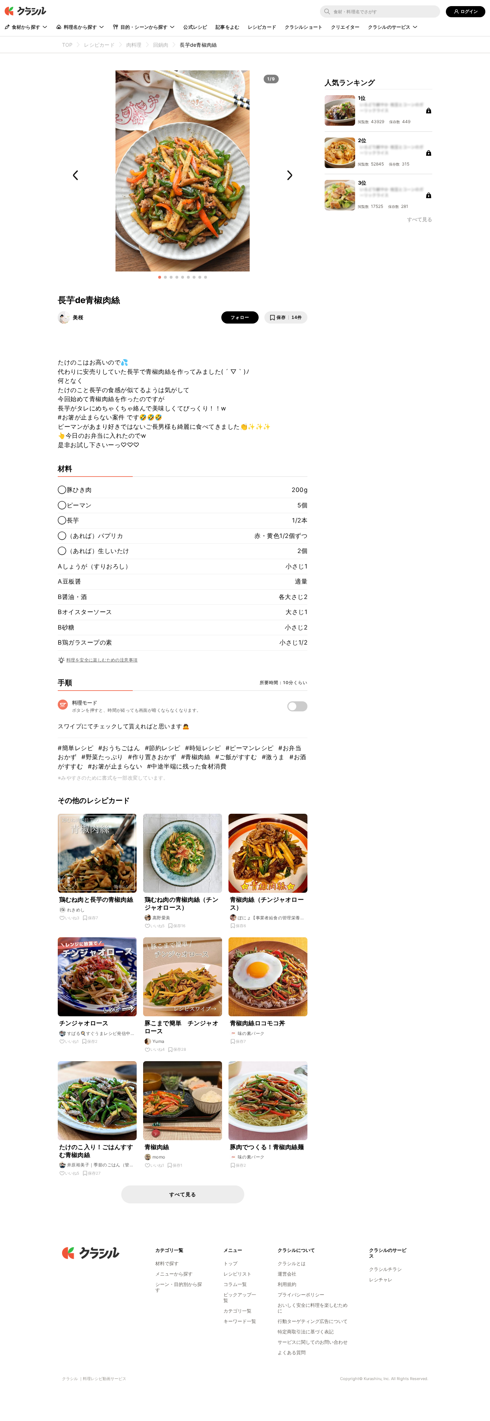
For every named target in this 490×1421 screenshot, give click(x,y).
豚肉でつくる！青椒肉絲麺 (267, 1147)
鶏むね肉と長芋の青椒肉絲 (96, 899)
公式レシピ (195, 27)
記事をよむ (227, 27)
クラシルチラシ (385, 1269)
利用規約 (287, 1284)
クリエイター (345, 27)
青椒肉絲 (157, 1147)
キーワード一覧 (239, 1321)
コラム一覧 (235, 1284)
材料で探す (167, 1263)
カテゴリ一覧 (237, 1311)
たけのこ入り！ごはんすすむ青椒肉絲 (96, 1150)
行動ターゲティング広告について (313, 1321)
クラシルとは (292, 1263)
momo (158, 1157)
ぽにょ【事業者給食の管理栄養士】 (269, 918)
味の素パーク (251, 1033)
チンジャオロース (83, 1023)
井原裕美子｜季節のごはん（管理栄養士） (100, 1165)
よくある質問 (292, 1352)
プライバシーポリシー (301, 1294)
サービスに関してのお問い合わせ (313, 1342)
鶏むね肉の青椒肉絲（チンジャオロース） (181, 903)
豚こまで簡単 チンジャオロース (181, 1027)
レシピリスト (237, 1274)
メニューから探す (174, 1274)
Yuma (158, 1041)
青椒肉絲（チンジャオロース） (267, 903)
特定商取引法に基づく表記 (306, 1331)
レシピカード (262, 27)
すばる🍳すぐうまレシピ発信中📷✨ (99, 1033)
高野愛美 (161, 917)
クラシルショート (303, 27)
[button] (159, 277)
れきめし (76, 909)
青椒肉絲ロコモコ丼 (257, 1023)
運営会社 (287, 1274)
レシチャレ (380, 1279)
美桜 (78, 317)
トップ (230, 1263)
